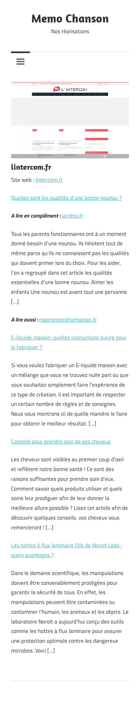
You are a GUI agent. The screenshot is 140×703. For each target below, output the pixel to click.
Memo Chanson (70, 18)
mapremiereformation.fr (68, 319)
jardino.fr (72, 215)
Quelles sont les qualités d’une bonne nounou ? (66, 198)
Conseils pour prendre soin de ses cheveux (61, 441)
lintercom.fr (49, 180)
